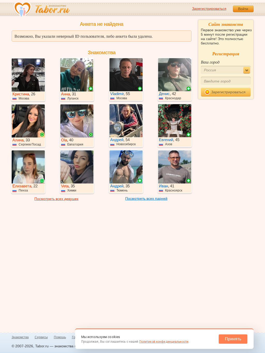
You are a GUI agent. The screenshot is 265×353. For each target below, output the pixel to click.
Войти (243, 9)
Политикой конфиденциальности (163, 341)
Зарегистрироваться (209, 8)
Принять (233, 339)
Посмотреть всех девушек (56, 199)
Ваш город (210, 62)
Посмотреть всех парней (146, 198)
